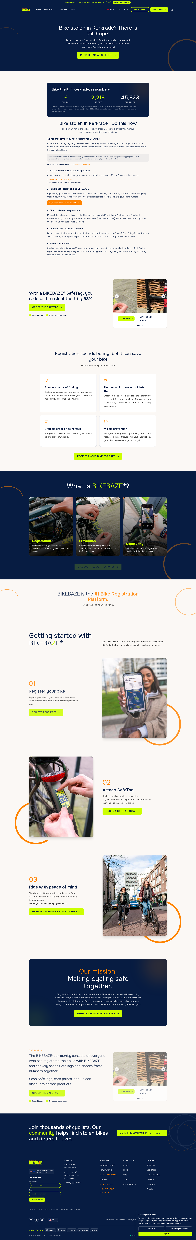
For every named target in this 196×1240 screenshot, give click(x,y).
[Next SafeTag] (163, 296)
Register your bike (108, 1175)
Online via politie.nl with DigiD (60, 179)
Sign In (150, 1189)
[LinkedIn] (42, 1220)
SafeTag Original (115, 317)
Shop (72, 10)
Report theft (140, 10)
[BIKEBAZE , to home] (26, 9)
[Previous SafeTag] (117, 296)
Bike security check (35, 1209)
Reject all (151, 1229)
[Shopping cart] (171, 9)
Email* (31, 1190)
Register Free (159, 10)
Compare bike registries (51, 1209)
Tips (125, 1180)
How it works (50, 10)
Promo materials (75, 1209)
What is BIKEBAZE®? (108, 1165)
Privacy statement (134, 1220)
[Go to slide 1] (138, 325)
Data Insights (129, 1184)
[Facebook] (31, 1220)
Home (38, 10)
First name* (33, 1182)
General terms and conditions (116, 1220)
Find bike (63, 10)
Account (122, 10)
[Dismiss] (192, 2)
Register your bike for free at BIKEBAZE (64, 203)
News (125, 1165)
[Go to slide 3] (142, 325)
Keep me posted (37, 1200)
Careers (150, 1180)
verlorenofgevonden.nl (81, 164)
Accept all (165, 1234)
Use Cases (151, 1170)
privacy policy (175, 1223)
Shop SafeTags (106, 1184)
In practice (64, 1209)
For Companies (153, 1175)
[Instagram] (36, 1220)
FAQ (125, 1175)
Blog (125, 1170)
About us (151, 1165)
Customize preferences (179, 1229)
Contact (151, 1184)
